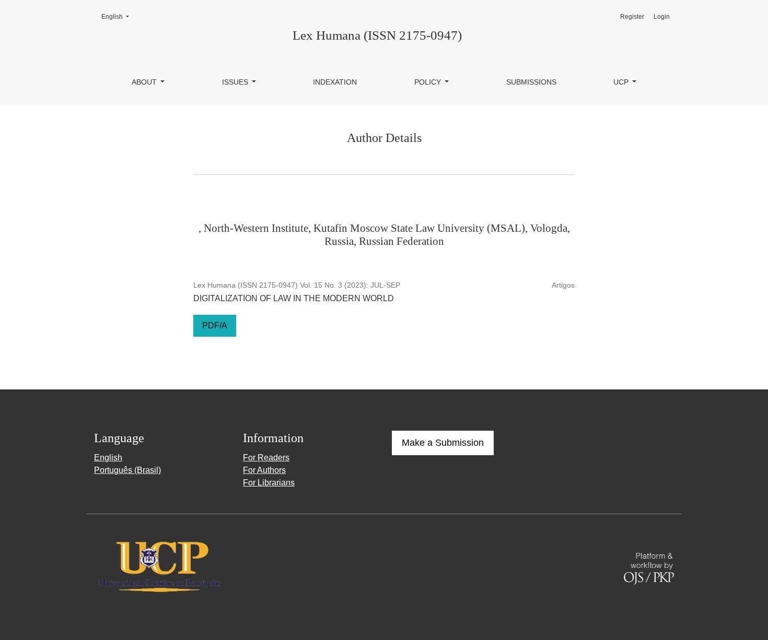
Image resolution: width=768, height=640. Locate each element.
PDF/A (214, 325)
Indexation (335, 82)
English (118, 16)
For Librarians (269, 482)
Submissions (531, 82)
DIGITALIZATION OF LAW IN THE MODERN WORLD (293, 298)
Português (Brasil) (127, 470)
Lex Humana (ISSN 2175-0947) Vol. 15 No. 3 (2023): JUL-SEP (296, 285)
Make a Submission (443, 442)
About (145, 82)
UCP (622, 82)
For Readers (266, 457)
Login (662, 16)
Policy (428, 82)
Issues (236, 82)
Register (632, 16)
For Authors (264, 470)
